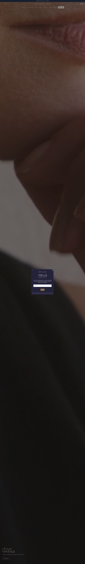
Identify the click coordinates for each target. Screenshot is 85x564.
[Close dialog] (52, 270)
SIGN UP (42, 289)
